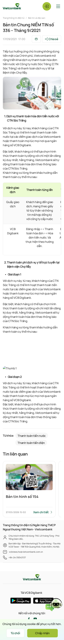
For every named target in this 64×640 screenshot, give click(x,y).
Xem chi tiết (41, 512)
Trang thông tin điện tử (14, 17)
